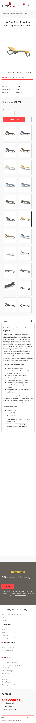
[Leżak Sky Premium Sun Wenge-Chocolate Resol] (9, 133)
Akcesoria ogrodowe (16, 13)
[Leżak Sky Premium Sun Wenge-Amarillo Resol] (9, 150)
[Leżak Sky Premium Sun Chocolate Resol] (9, 202)
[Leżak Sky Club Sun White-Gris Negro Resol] (25, 253)
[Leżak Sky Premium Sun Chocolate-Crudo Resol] (9, 219)
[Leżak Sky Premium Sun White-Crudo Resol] (9, 167)
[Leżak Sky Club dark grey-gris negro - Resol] (9, 288)
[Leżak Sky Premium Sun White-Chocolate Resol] (25, 184)
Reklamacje (5, 620)
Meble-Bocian (5, 13)
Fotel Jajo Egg (6, 668)
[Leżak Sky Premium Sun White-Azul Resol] (9, 184)
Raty (3, 617)
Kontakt (4, 632)
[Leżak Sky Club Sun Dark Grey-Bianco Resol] (25, 270)
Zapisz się (8, 586)
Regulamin (23, 591)
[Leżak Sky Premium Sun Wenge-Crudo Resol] (25, 150)
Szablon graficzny (11, 720)
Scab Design (5, 679)
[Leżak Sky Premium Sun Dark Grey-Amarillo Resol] (25, 219)
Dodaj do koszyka (14, 119)
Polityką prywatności (20, 595)
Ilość (4, 109)
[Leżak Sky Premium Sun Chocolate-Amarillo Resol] (25, 202)
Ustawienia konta (7, 650)
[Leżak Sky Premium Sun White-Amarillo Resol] (25, 167)
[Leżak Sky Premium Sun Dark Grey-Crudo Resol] (9, 236)
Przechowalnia (6, 653)
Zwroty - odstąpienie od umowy (12, 614)
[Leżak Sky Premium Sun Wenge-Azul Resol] (25, 133)
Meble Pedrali (6, 682)
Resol (18, 92)
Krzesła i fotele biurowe (9, 662)
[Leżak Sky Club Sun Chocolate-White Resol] (25, 305)
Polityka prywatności (8, 638)
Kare (3, 676)
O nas (3, 629)
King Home (5, 673)
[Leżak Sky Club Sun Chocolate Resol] (9, 305)
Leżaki (25, 13)
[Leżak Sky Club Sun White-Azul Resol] (25, 236)
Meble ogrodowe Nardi (9, 685)
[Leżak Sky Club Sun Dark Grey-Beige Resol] (9, 270)
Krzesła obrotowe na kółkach (11, 665)
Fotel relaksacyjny (7, 671)
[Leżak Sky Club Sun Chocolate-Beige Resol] (25, 288)
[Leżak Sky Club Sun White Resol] (9, 253)
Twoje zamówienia (7, 647)
